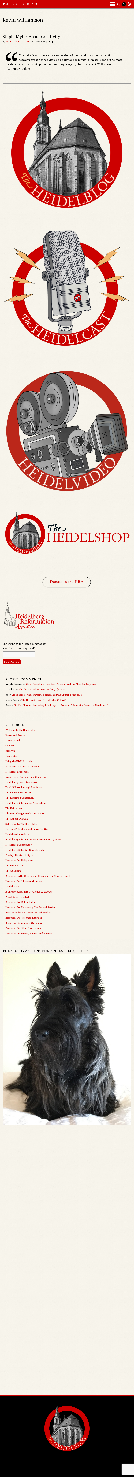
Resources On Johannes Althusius (23, 881)
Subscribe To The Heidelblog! (21, 823)
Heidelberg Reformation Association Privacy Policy (33, 839)
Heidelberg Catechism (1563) (21, 782)
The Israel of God (14, 865)
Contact (9, 745)
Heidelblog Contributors (19, 844)
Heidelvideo (12, 886)
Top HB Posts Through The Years (23, 787)
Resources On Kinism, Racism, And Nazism (28, 933)
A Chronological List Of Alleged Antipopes (29, 891)
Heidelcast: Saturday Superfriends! (24, 850)
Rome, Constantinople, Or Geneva (24, 923)
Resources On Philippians (19, 860)
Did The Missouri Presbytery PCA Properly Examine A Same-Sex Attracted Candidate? (60, 705)
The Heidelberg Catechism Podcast (24, 813)
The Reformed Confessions (20, 797)
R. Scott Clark (18, 41)
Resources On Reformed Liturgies (23, 917)
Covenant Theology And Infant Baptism (27, 829)
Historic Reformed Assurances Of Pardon (28, 912)
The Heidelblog (20, 4)
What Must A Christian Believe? (22, 766)
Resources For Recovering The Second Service (30, 907)
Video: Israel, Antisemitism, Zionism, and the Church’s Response (61, 684)
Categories (11, 756)
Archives (10, 750)
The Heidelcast (13, 808)
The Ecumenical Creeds (18, 792)
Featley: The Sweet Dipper (19, 855)
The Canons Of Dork (16, 818)
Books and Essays (15, 735)
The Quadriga (13, 870)
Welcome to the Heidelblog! (20, 730)
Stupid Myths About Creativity (31, 36)
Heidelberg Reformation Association (25, 803)
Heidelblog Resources (17, 771)
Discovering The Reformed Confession (26, 777)
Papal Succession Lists (17, 896)
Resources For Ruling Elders (20, 902)
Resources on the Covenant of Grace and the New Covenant (37, 876)
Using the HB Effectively (18, 761)
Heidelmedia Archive (17, 834)
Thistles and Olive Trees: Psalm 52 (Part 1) (42, 689)
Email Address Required (19, 648)
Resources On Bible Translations (23, 928)
